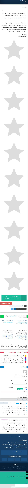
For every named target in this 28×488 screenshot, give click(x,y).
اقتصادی (24, 7)
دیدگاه (5, 18)
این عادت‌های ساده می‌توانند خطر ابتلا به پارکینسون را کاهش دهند (21, 332)
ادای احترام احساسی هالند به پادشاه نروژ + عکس (14, 431)
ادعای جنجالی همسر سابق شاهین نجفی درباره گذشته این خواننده (7, 346)
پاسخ (26, 483)
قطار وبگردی (12, 315)
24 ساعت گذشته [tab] (12, 403)
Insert (13, 487)
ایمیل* (11, 383)
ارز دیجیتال (16, 305)
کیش (22, 305)
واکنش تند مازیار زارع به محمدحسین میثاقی (15, 414)
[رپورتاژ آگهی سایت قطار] (22, 400)
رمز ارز (11, 305)
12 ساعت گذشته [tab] (4, 403)
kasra (24, 18)
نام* (12, 380)
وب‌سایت (11, 387)
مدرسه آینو (15, 464)
